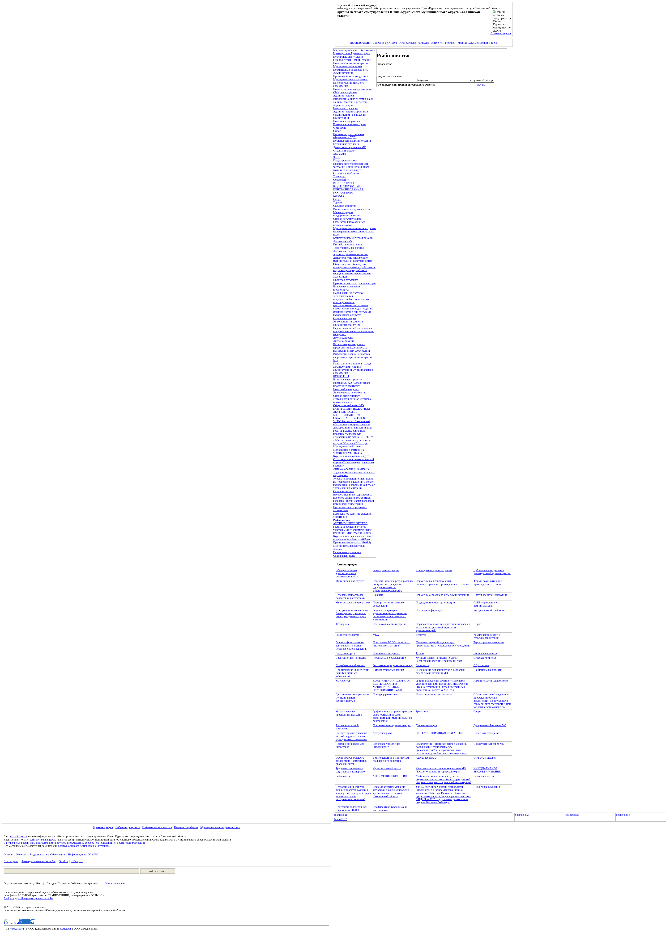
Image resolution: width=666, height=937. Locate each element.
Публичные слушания (346, 143)
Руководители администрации (434, 570)
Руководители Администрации (351, 53)
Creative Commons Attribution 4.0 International (84, 845)
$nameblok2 (522, 814)
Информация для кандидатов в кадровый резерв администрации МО (353, 357)
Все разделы (11, 861)
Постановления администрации (352, 140)
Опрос (337, 130)
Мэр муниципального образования (354, 50)
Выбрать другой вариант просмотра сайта (28, 898)
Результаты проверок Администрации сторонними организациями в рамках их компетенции (350, 113)
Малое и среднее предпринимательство (346, 214)
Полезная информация (346, 121)
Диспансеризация (343, 340)
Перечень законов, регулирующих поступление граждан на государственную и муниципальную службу (393, 585)
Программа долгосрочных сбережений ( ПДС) (348, 136)
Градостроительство (345, 160)
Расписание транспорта (347, 552)
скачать (480, 84)
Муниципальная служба (347, 66)
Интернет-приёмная (443, 42)
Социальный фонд (344, 555)
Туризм (337, 202)
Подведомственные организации (352, 89)
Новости (21, 854)
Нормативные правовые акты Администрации (350, 71)
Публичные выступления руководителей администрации (492, 572)
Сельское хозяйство (344, 205)
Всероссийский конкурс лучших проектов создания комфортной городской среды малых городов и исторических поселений (353, 499)
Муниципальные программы (350, 79)
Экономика (340, 153)
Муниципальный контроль (349, 545)
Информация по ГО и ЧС (83, 854)
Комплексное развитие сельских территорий (487, 636)
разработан (18, 928)
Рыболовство (343, 776)
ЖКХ (336, 157)
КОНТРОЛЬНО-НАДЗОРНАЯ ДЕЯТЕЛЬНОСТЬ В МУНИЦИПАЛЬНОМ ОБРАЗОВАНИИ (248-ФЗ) (351, 413)
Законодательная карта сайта (39, 861)
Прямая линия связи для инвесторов (354, 283)
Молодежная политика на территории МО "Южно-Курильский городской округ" (351, 452)
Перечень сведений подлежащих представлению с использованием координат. (353, 331)
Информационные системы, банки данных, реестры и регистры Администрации (353, 102)
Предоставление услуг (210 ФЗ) (352, 542)
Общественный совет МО (348, 405)
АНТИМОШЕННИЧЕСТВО (350, 523)
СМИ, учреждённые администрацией (485, 604)
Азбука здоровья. (343, 337)
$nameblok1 (340, 814)
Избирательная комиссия (414, 42)
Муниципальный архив (347, 446)
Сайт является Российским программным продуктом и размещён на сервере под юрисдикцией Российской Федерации (74, 842)
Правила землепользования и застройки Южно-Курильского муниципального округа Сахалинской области (351, 168)
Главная (8, 854)
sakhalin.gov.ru (18, 836)
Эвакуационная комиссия (348, 321)
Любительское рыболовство (349, 392)
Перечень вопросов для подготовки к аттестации (350, 596)
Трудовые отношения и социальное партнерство (350, 770)
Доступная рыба (342, 241)
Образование (341, 179)
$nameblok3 (572, 814)
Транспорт (339, 176)
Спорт (337, 199)
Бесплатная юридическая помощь (353, 237)
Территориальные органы (348, 247)
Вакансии (378, 594)
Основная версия (500, 33)
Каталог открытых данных (349, 344)
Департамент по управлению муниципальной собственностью (352, 259)
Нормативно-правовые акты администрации (442, 594)
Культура (338, 195)
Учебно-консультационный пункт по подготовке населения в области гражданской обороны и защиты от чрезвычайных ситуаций (354, 483)
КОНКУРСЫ (341, 376)
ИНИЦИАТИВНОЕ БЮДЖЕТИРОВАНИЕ (347, 185)
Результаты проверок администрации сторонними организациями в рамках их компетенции (390, 615)
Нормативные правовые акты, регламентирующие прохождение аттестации (442, 582)
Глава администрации (386, 570)
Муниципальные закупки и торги (478, 42)
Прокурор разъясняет (345, 279)
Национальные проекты (347, 379)
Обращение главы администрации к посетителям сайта (347, 573)
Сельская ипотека (343, 491)
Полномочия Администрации (351, 63)
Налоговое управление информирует (346, 288)
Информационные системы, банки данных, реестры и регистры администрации (352, 613)
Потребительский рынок (347, 244)
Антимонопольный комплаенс (351, 468)
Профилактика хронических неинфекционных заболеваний (351, 349)
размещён (65, 928)
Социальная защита (344, 318)
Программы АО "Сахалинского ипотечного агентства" (351, 384)
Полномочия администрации (390, 624)
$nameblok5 (340, 819)
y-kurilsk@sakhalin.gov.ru (41, 839)
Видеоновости (38, 854)
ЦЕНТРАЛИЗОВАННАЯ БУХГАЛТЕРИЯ (348, 191)
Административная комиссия (350, 254)
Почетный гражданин (346, 389)
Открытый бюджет (344, 150)
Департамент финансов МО (349, 147)
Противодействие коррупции (350, 76)
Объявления (57, 854)
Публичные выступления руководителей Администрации (352, 58)
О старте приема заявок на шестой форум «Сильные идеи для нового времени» (353, 462)
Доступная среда (343, 251)
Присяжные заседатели (347, 324)
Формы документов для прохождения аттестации (488, 582)
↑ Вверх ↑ (77, 861)
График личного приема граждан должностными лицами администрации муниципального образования (353, 368)
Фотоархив (339, 127)
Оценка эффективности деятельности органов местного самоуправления (352, 399)
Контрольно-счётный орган (349, 124)
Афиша (337, 549)
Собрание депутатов (385, 42)
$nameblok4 (623, 814)
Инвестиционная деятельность (351, 209)
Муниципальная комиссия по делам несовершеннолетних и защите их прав (354, 231)
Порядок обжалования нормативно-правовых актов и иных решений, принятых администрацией (443, 627)
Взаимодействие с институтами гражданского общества (352, 313)
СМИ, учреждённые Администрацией (345, 94)
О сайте (63, 861)
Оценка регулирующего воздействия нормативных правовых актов (349, 221)
